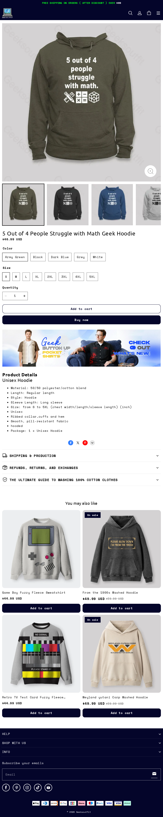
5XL (92, 276)
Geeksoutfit (83, 812)
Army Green (15, 257)
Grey (81, 257)
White (98, 257)
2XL (50, 276)
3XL (64, 276)
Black (38, 257)
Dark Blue (60, 257)
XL (37, 276)
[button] (158, 13)
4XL (78, 276)
